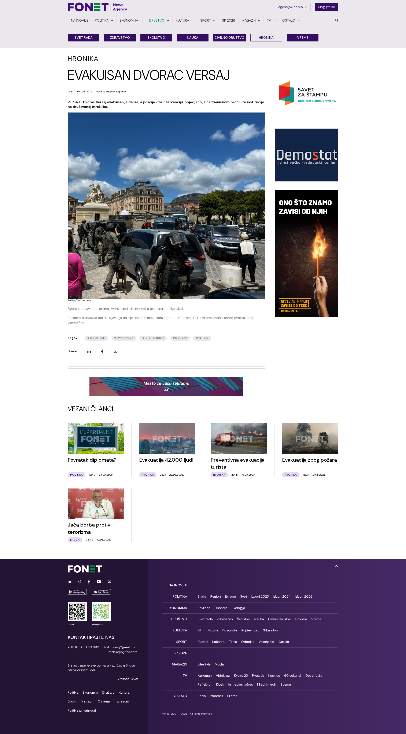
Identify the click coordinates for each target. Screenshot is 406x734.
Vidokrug (223, 675)
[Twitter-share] (115, 351)
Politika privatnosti (82, 710)
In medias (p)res (240, 684)
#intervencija (153, 338)
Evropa (230, 596)
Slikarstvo (270, 630)
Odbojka (247, 641)
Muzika (213, 630)
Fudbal (203, 641)
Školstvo (156, 37)
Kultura (124, 692)
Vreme (302, 37)
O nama (104, 701)
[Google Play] (77, 592)
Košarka (218, 641)
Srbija (202, 596)
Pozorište (229, 630)
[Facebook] (89, 581)
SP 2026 (180, 653)
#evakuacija (124, 338)
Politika (73, 692)
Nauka (192, 37)
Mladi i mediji (266, 684)
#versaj (202, 338)
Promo (232, 696)
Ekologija (238, 608)
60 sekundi (292, 675)
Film (200, 630)
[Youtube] (99, 581)
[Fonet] (97, 7)
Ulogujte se (326, 7)
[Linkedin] (69, 581)
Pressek (258, 675)
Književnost (250, 630)
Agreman (205, 675)
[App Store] (101, 592)
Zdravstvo (120, 37)
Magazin (87, 701)
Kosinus (274, 675)
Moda (219, 664)
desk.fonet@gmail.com (120, 647)
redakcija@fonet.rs (122, 652)
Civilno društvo (229, 37)
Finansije (221, 608)
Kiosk (220, 684)
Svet (243, 596)
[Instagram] (79, 581)
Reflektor (205, 684)
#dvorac (180, 338)
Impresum (121, 701)
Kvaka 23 (241, 675)
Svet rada (83, 37)
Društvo (108, 692)
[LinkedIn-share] (89, 351)
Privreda (204, 608)
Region (215, 596)
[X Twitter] (109, 581)
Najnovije (178, 585)
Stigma (285, 684)
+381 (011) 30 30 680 (83, 647)
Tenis (233, 641)
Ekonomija (90, 692)
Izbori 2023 (260, 596)
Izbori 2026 (304, 596)
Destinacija (314, 675)
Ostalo (283, 641)
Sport (72, 701)
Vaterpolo (266, 641)
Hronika (266, 37)
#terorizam (96, 338)
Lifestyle (204, 664)
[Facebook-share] (102, 351)
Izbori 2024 (282, 596)
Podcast (216, 696)
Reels (202, 696)
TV (185, 675)
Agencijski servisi (290, 7)
